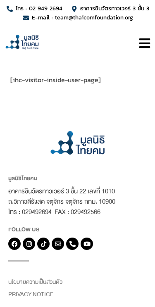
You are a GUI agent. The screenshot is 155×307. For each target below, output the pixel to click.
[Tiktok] (43, 244)
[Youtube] (87, 244)
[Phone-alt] (72, 244)
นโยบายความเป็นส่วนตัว (35, 282)
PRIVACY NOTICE (30, 294)
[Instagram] (29, 244)
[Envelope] (58, 244)
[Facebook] (14, 244)
